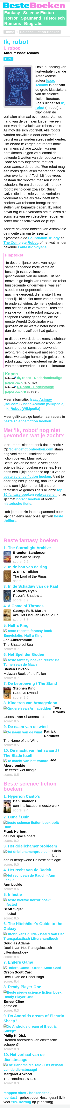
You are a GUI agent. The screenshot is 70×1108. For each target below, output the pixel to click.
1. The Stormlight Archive (27, 548)
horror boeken (28, 499)
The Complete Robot (21, 242)
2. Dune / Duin (17, 817)
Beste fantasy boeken (31, 540)
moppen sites (15, 1093)
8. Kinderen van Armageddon (30, 703)
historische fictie (17, 504)
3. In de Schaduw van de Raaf (31, 586)
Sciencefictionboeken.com (31, 449)
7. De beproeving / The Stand (30, 683)
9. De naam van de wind (26, 727)
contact (10, 1097)
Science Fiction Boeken (40, 32)
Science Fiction (38, 12)
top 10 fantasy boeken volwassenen (33, 492)
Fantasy (12, 12)
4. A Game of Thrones (24, 606)
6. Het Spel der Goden (24, 654)
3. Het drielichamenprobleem (30, 846)
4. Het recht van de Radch (27, 870)
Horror (11, 18)
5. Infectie (13, 894)
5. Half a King (16, 625)
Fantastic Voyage (32, 247)
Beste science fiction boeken (30, 786)
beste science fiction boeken (27, 421)
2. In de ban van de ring (25, 567)
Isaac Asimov (45, 83)
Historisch (54, 18)
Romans (12, 23)
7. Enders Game (18, 962)
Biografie (33, 23)
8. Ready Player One (22, 987)
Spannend (31, 18)
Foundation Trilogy (44, 238)
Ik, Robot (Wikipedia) (23, 409)
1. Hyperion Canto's (22, 796)
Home (9, 32)
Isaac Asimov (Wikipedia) (44, 404)
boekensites (39, 1093)
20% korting (21, 1102)
